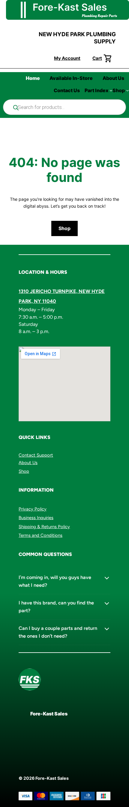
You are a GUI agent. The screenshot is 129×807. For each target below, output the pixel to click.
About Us (28, 462)
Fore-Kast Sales (49, 714)
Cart (97, 58)
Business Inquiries (36, 517)
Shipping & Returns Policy (44, 526)
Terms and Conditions (40, 535)
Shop (64, 228)
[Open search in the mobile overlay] (64, 107)
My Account (67, 58)
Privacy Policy (32, 509)
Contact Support (36, 455)
